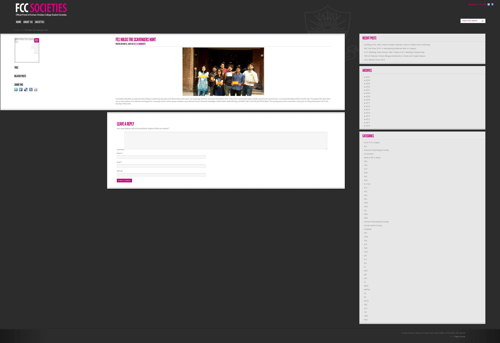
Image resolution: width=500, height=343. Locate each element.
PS (365, 293)
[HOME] (18, 22)
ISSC (366, 271)
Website (120, 171)
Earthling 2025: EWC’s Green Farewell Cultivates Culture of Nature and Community (397, 45)
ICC (365, 259)
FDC (365, 192)
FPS (365, 233)
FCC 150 (482, 4)
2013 (367, 116)
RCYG (366, 301)
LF (365, 282)
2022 (367, 87)
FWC (366, 248)
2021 (367, 90)
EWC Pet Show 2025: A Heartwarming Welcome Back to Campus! (390, 48)
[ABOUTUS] (28, 22)
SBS (365, 305)
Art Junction (369, 154)
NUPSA (367, 290)
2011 (367, 123)
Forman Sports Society (373, 225)
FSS (365, 244)
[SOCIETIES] (40, 22)
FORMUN (367, 229)
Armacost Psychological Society (376, 150)
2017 (367, 103)
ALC (365, 146)
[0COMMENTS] (141, 44)
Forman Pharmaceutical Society (376, 222)
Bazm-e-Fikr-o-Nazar (372, 158)
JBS (365, 274)
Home (17, 30)
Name (120, 153)
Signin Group (460, 337)
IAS (365, 256)
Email (119, 162)
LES (365, 278)
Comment (120, 150)
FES (22, 30)
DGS (366, 173)
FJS (365, 210)
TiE (365, 312)
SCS (365, 308)
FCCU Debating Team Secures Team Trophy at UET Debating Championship (394, 52)
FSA (365, 241)
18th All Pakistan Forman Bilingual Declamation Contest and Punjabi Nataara (394, 56)
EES (365, 176)
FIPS (366, 207)
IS (365, 267)
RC (365, 297)
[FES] (36, 40)
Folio (366, 218)
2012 (367, 119)
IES (365, 263)
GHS (366, 252)
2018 (367, 100)
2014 (367, 113)
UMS (366, 316)
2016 (367, 106)
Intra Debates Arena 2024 (374, 60)
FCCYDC (367, 184)
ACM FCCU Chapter (372, 143)
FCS (365, 188)
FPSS (366, 237)
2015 (367, 110)
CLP (365, 169)
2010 (367, 126)
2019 (367, 97)
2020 (367, 93)
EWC (366, 180)
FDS (365, 195)
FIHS (366, 203)
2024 (367, 80)
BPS (365, 161)
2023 (367, 84)
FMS (366, 214)
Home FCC (473, 4)
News (366, 286)
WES (366, 320)
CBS (365, 165)
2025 (367, 77)
